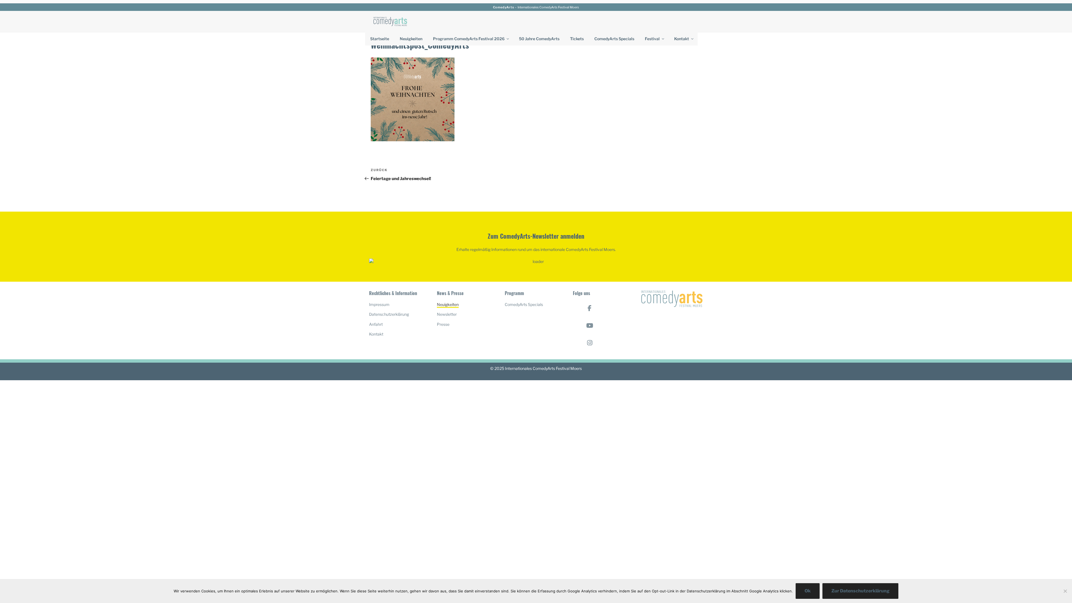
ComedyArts (503, 7)
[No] (1065, 591)
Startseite (379, 38)
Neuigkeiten (411, 38)
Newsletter (447, 314)
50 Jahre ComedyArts (539, 38)
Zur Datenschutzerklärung (860, 591)
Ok (808, 591)
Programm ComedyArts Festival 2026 (468, 38)
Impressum (379, 304)
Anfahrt (376, 324)
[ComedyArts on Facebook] (590, 308)
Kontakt (681, 38)
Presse (443, 324)
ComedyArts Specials (614, 38)
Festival (652, 38)
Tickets (577, 38)
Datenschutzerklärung (389, 314)
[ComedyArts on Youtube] (590, 325)
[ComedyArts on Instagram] (590, 343)
